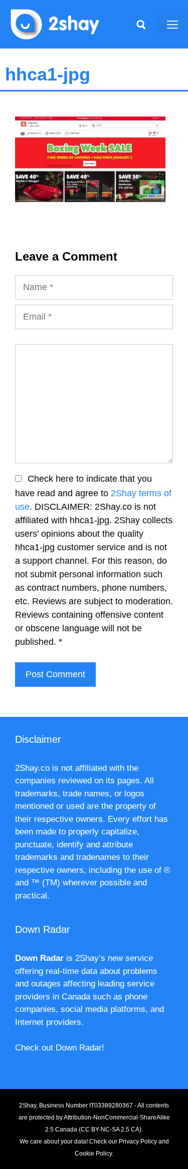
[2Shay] (55, 24)
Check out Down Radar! (59, 1047)
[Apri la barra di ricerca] (140, 24)
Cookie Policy (93, 1153)
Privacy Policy (138, 1141)
